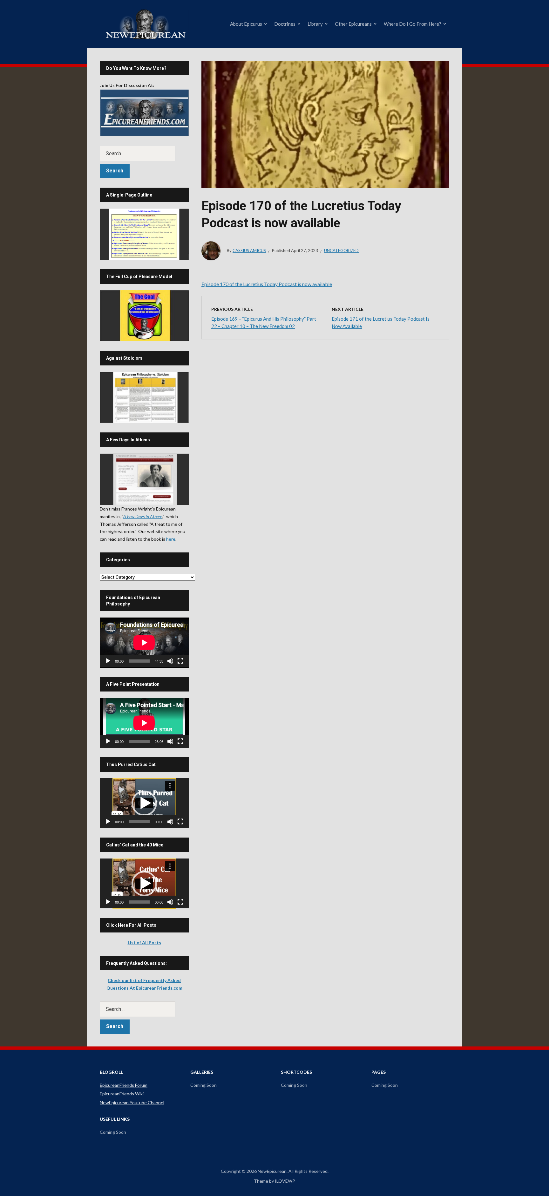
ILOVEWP (285, 1181)
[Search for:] (144, 153)
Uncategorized (341, 250)
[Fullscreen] (180, 661)
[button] (144, 803)
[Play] (108, 661)
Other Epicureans (353, 24)
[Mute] (170, 661)
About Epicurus (246, 24)
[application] (144, 643)
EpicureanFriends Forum (123, 1085)
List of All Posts (144, 942)
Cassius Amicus (249, 250)
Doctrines (284, 24)
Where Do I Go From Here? (412, 24)
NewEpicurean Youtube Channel (132, 1102)
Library (315, 24)
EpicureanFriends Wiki (122, 1093)
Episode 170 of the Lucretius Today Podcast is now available (266, 284)
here (170, 539)
